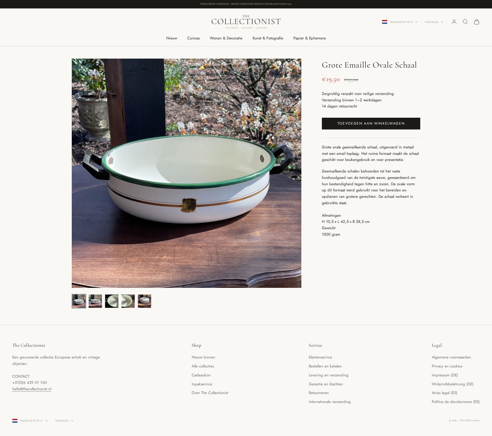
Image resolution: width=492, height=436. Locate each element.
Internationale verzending (330, 402)
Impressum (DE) (445, 375)
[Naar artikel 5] (144, 301)
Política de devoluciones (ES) (456, 402)
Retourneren (319, 393)
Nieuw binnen (203, 357)
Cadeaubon (201, 375)
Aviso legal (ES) (444, 393)
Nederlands (431, 22)
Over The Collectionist (210, 393)
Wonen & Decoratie (226, 38)
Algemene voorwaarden (451, 357)
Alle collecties (203, 366)
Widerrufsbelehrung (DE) (453, 384)
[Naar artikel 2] (95, 301)
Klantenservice (320, 357)
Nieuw (171, 38)
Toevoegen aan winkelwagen (371, 123)
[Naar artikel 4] (128, 301)
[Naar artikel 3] (112, 301)
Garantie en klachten (326, 384)
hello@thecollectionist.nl (31, 389)
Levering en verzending (328, 375)
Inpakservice (202, 384)
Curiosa (193, 38)
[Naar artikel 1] (79, 301)
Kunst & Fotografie (268, 38)
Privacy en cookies (447, 366)
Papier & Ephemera (309, 38)
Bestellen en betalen (325, 366)
